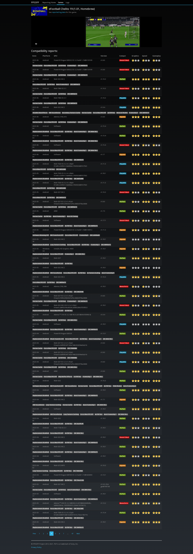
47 (72, 533)
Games (60, 2)
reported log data (58, 12)
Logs (67, 2)
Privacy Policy (36, 547)
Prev (34, 533)
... (67, 533)
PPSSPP (35, 2)
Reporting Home (49, 2)
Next (78, 533)
